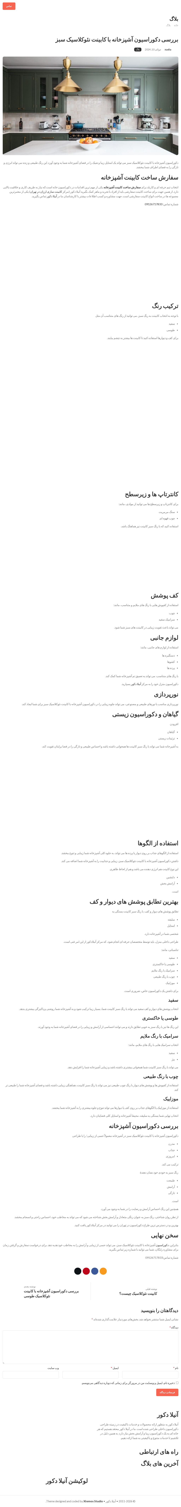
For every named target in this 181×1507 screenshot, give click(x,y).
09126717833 (153, 204)
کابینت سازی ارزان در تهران (46, 191)
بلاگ (168, 25)
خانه (176, 25)
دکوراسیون (162, 1245)
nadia (168, 49)
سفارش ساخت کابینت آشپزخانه (122, 187)
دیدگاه (174, 1327)
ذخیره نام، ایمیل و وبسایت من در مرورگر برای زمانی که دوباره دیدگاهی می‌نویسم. (128, 1382)
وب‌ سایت (53, 1368)
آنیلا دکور (136, 684)
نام (175, 1368)
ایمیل (115, 1368)
